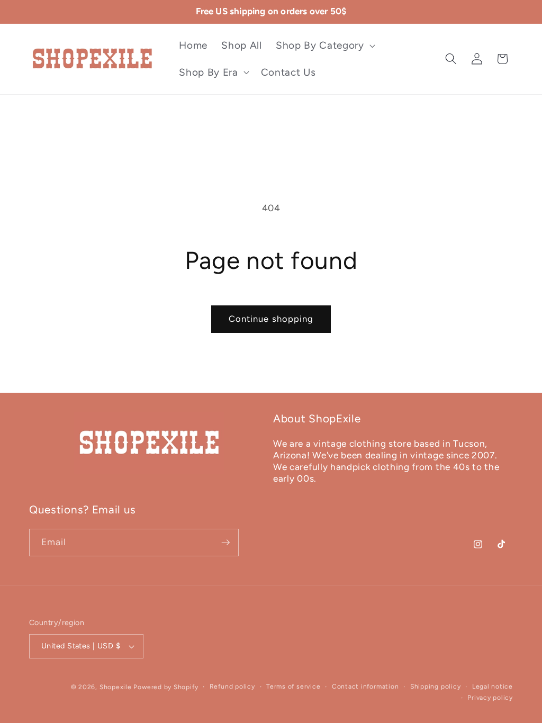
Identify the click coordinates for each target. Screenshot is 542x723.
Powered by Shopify (165, 687)
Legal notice (492, 686)
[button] (324, 45)
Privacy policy (490, 697)
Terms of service (293, 686)
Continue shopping (271, 318)
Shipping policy (435, 686)
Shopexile (116, 687)
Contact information (365, 686)
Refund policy (232, 686)
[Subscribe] (225, 542)
